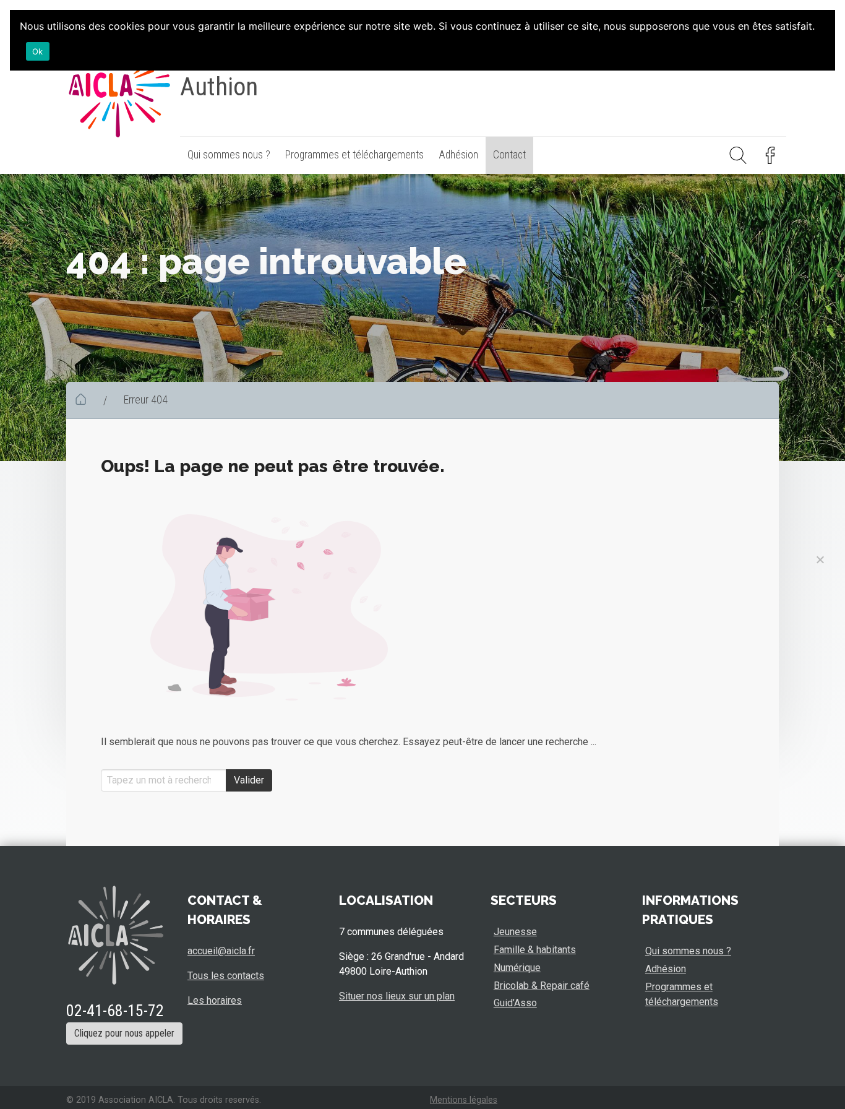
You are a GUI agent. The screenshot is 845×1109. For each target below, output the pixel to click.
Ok (37, 51)
